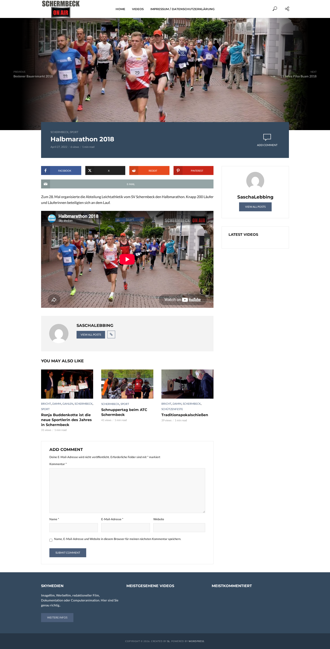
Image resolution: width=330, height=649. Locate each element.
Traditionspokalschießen (184, 415)
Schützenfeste (172, 409)
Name (54, 519)
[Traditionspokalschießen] (187, 384)
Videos (138, 9)
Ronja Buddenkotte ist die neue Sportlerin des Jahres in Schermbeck (66, 420)
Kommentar (58, 464)
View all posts (91, 334)
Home (120, 9)
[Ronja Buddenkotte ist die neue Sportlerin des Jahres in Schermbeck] (67, 384)
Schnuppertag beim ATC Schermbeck (124, 412)
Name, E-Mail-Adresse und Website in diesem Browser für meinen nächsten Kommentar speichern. (117, 539)
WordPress (196, 641)
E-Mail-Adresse (112, 519)
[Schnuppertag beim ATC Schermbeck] (127, 384)
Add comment (267, 145)
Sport (74, 132)
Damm (56, 403)
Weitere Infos (57, 617)
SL (168, 641)
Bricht (46, 403)
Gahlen (67, 403)
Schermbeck (59, 132)
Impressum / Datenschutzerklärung (182, 9)
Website (158, 519)
